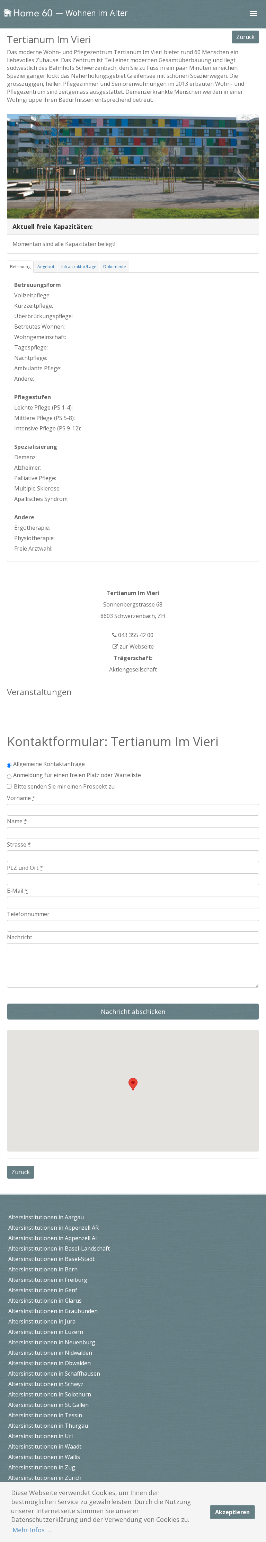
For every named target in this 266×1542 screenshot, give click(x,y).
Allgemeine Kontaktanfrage (49, 764)
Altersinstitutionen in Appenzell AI (52, 1238)
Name (17, 821)
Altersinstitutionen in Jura (42, 1321)
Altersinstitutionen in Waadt (44, 1446)
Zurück (245, 37)
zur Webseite (136, 646)
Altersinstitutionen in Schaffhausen (54, 1373)
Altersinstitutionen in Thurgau (48, 1425)
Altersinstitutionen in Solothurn (49, 1394)
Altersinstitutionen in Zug (41, 1467)
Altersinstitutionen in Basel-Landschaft (59, 1248)
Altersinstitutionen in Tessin (45, 1415)
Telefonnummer (28, 914)
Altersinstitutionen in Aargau (46, 1217)
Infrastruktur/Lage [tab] (78, 267)
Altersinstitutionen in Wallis (44, 1457)
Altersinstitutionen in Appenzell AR (53, 1227)
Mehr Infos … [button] (31, 1530)
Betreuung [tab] (20, 267)
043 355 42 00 (135, 635)
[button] (133, 1084)
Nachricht (19, 937)
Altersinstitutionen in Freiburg (47, 1280)
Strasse (19, 844)
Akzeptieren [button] (232, 1512)
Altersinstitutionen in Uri (40, 1436)
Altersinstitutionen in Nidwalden (50, 1353)
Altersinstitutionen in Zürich (44, 1478)
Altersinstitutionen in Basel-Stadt (51, 1259)
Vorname (21, 798)
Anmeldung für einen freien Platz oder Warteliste (77, 775)
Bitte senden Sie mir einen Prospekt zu (64, 786)
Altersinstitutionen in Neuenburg (51, 1342)
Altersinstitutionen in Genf (42, 1290)
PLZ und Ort (25, 868)
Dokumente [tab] (114, 267)
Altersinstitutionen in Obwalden (49, 1363)
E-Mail (17, 890)
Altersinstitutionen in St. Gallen (48, 1405)
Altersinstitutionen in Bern (43, 1269)
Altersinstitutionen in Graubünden (53, 1311)
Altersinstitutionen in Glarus (45, 1300)
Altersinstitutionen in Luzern (45, 1332)
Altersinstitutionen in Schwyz (45, 1384)
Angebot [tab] (45, 267)
